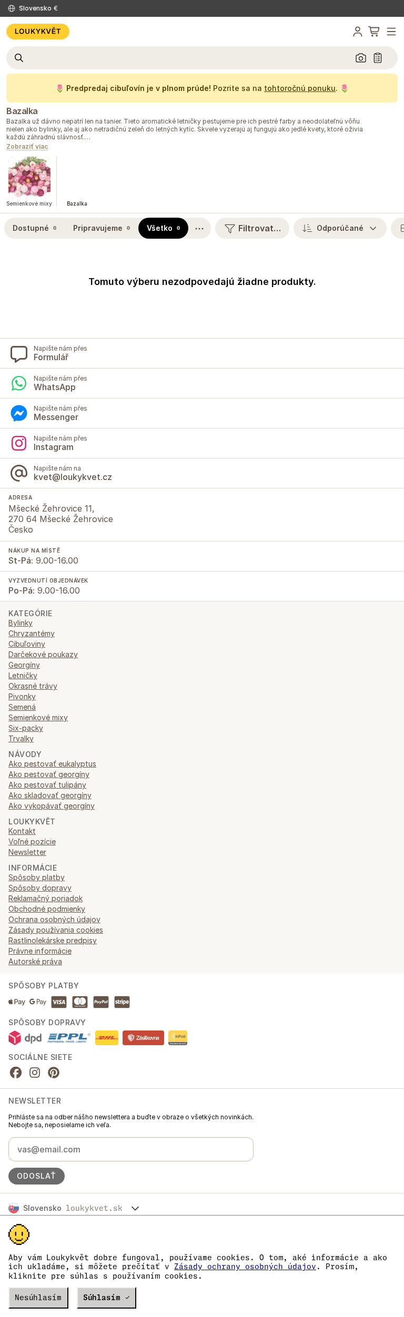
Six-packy (25, 727)
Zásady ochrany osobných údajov (245, 1266)
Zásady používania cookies (55, 929)
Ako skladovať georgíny (50, 795)
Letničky (22, 675)
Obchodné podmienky (46, 908)
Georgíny (24, 664)
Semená (22, 706)
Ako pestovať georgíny (48, 774)
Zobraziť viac (27, 147)
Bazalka (22, 111)
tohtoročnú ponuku (300, 88)
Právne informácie (40, 950)
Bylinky (20, 622)
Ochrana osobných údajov (54, 919)
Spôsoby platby (36, 877)
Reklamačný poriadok (45, 898)
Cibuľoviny (26, 643)
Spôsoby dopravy (40, 887)
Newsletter (27, 852)
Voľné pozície (32, 841)
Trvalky (21, 738)
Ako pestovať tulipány (47, 784)
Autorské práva (35, 961)
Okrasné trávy (32, 685)
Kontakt (22, 830)
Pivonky (22, 696)
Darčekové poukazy (43, 654)
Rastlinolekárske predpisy (52, 940)
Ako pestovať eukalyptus (52, 763)
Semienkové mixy (38, 717)
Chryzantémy (31, 633)
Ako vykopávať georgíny (51, 805)
